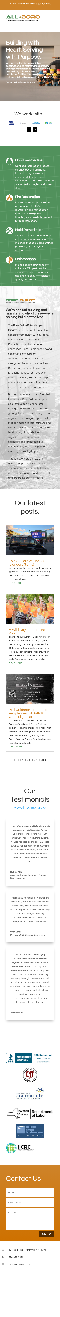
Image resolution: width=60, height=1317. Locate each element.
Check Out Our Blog (30, 760)
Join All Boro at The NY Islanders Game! (27, 562)
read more (15, 583)
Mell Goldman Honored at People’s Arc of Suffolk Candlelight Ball (28, 713)
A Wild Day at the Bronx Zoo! (27, 631)
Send (46, 1233)
